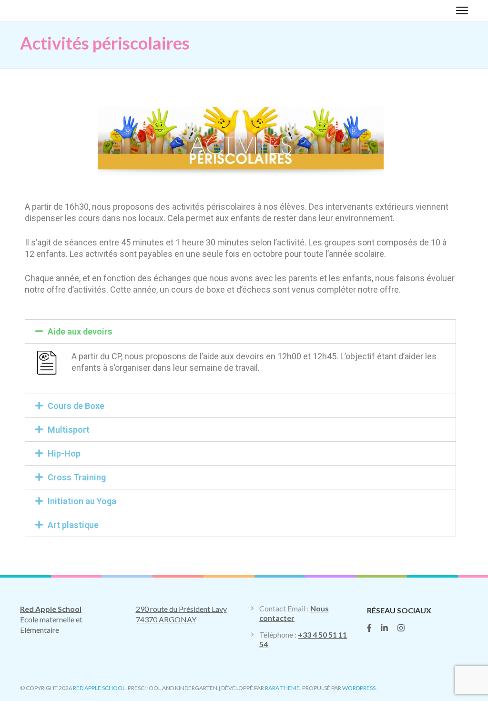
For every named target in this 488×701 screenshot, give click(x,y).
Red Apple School (99, 687)
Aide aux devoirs (80, 331)
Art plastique (73, 525)
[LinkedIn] (384, 628)
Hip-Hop (64, 453)
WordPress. (359, 687)
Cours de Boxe (76, 406)
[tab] (240, 331)
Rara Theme (282, 687)
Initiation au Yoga (82, 501)
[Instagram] (401, 628)
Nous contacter (294, 613)
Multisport (69, 430)
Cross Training (77, 477)
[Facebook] (369, 628)
